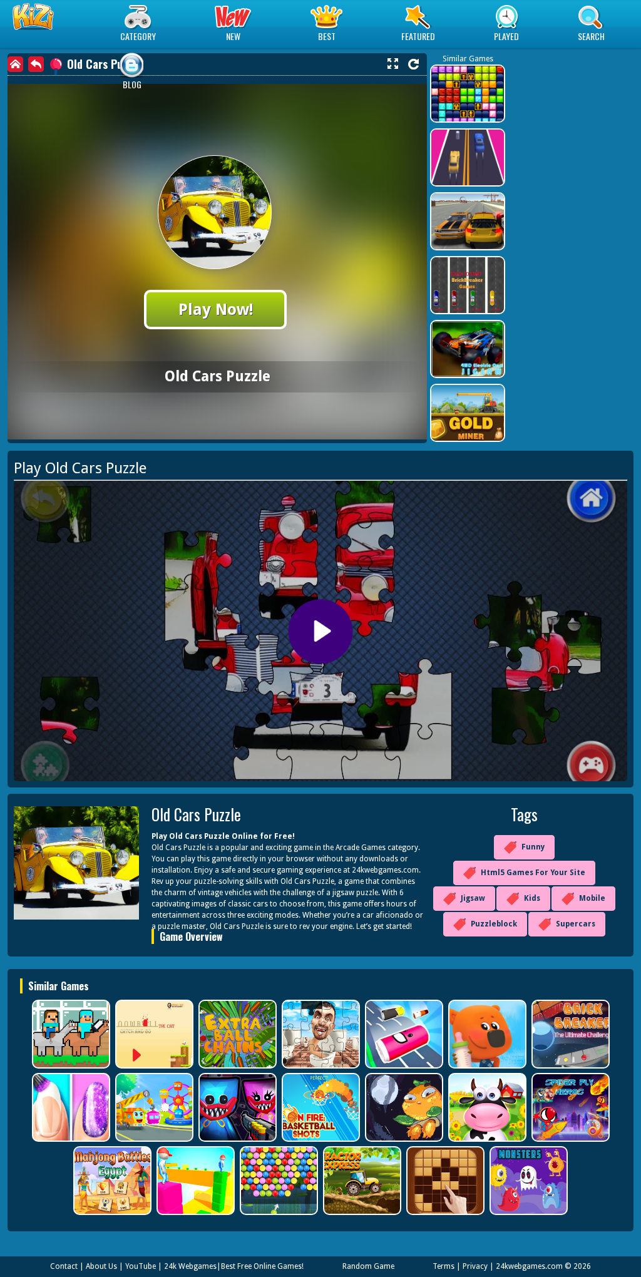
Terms (443, 1266)
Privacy (475, 1266)
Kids (532, 898)
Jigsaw (473, 898)
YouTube (140, 1266)
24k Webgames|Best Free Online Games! (234, 1266)
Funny (533, 847)
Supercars (575, 924)
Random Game (368, 1266)
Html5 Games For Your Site (533, 872)
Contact (64, 1266)
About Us (101, 1266)
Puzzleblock (494, 924)
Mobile (592, 898)
